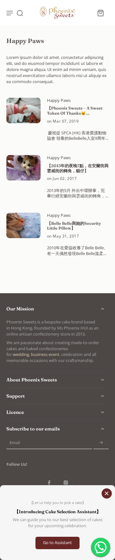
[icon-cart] (100, 12)
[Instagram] (66, 483)
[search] (20, 12)
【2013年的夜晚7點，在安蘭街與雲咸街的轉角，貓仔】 (78, 168)
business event (45, 354)
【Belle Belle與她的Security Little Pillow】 (74, 226)
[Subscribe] (101, 443)
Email (15, 442)
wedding (21, 354)
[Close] (107, 493)
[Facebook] (49, 483)
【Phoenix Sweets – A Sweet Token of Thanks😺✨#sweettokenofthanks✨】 (76, 111)
